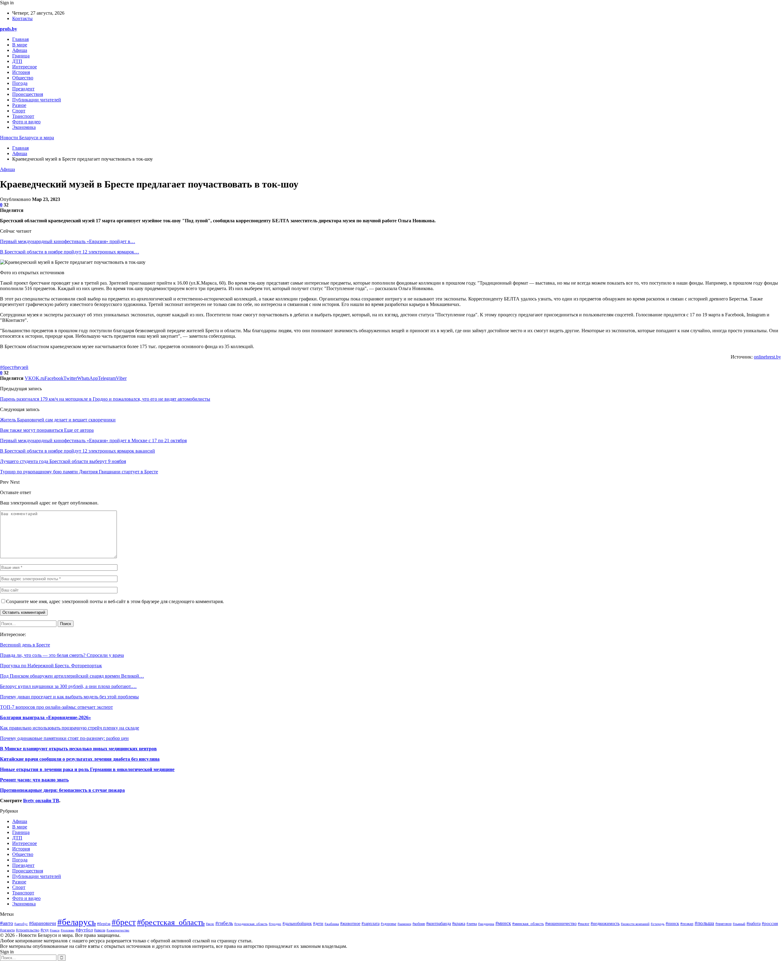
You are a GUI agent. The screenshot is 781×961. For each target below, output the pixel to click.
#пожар (686, 923)
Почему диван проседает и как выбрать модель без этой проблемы (69, 696)
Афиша (19, 50)
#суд (45, 930)
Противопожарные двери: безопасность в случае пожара (62, 790)
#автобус (21, 924)
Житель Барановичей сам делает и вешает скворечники (58, 419)
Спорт (18, 110)
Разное (19, 105)
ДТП (17, 61)
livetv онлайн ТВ (41, 800)
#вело (210, 924)
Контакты (22, 18)
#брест (7, 367)
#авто (6, 923)
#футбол (84, 929)
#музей (21, 367)
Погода (19, 83)
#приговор (723, 924)
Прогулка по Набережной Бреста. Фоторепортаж (51, 665)
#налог (583, 923)
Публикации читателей (36, 99)
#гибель (224, 923)
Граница (21, 55)
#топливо (67, 930)
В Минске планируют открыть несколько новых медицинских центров (78, 748)
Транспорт (23, 116)
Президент (23, 88)
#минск (503, 923)
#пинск (672, 923)
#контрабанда (438, 923)
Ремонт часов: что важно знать (34, 779)
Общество (22, 77)
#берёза (103, 924)
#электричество (117, 930)
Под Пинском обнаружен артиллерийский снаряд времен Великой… (72, 676)
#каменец (404, 924)
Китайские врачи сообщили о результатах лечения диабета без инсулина (80, 759)
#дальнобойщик (297, 923)
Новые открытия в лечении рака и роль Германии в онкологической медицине (87, 769)
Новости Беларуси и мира (27, 137)
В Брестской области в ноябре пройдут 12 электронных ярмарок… (69, 251)
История (21, 72)
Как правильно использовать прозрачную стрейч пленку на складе (69, 727)
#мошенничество (561, 923)
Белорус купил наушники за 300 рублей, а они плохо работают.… (68, 686)
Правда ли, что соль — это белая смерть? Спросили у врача (62, 655)
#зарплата (371, 923)
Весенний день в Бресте (25, 644)
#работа (754, 923)
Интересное (24, 66)
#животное (350, 923)
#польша (704, 923)
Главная (20, 39)
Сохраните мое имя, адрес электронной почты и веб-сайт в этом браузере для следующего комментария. (115, 601)
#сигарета (7, 930)
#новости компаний (635, 924)
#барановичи (42, 923)
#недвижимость (605, 923)
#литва (471, 924)
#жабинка (332, 924)
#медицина (486, 924)
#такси (54, 930)
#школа (99, 930)
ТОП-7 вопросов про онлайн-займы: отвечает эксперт (56, 707)
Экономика (24, 127)
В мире (19, 44)
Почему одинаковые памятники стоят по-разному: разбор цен (64, 738)
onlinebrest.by (767, 356)
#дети (318, 923)
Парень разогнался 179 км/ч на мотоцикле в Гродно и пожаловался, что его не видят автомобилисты (105, 399)
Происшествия (27, 94)
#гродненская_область (251, 924)
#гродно (275, 924)
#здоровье (388, 924)
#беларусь (76, 922)
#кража (458, 923)
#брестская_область (171, 922)
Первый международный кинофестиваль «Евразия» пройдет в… (67, 241)
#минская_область (528, 924)
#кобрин (418, 924)
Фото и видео (26, 121)
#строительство (27, 930)
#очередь (657, 924)
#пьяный (739, 924)
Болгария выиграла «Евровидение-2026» (45, 717)
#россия (770, 923)
